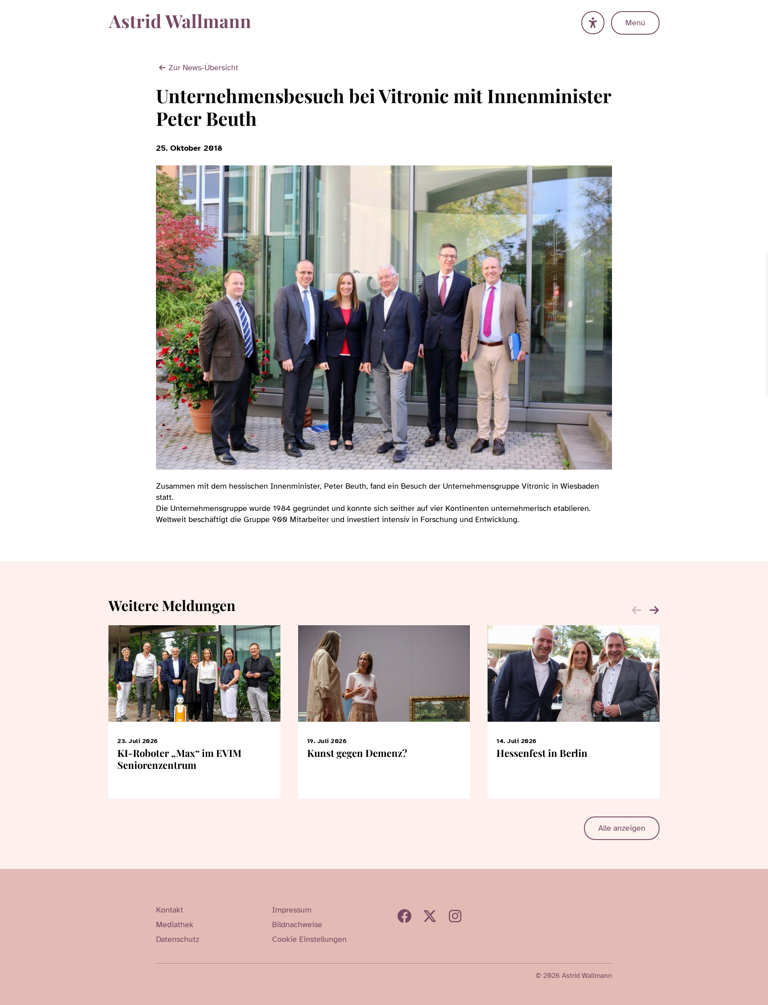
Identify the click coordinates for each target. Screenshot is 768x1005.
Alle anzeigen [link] (621, 828)
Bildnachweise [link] (297, 924)
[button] (654, 610)
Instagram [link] (455, 916)
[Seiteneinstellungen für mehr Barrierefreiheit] (592, 22)
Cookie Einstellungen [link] (309, 939)
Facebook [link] (404, 916)
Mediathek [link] (174, 924)
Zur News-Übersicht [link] (203, 67)
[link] (760, 259)
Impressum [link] (292, 910)
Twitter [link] (430, 916)
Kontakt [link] (169, 910)
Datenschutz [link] (177, 939)
